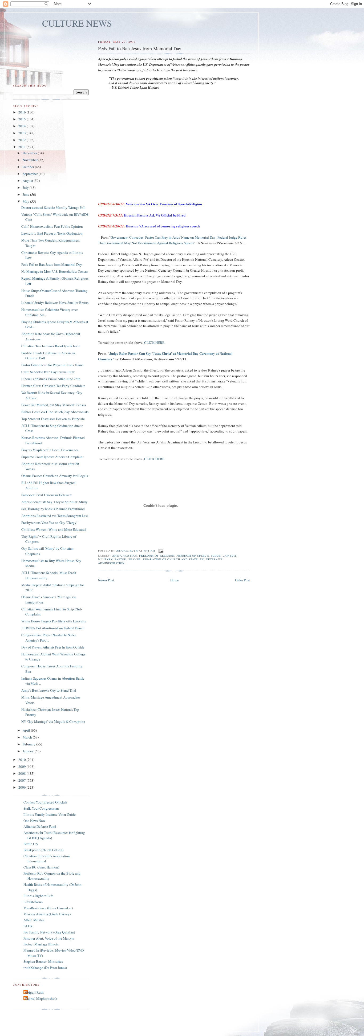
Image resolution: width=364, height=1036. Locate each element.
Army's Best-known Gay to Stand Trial (48, 690)
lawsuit (229, 555)
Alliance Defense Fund (39, 826)
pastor (120, 559)
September (31, 173)
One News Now (34, 820)
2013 (22, 132)
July (26, 187)
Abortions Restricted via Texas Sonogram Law (54, 515)
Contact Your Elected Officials (45, 802)
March (28, 737)
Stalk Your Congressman (41, 808)
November (30, 159)
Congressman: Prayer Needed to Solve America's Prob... (48, 638)
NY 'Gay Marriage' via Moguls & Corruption (53, 721)
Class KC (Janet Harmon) (41, 867)
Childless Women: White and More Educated (53, 529)
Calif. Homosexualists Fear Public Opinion (52, 226)
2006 (22, 787)
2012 (22, 139)
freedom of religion (156, 555)
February (29, 744)
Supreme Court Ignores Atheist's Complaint (52, 456)
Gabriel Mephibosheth (41, 998)
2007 (22, 780)
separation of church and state (170, 559)
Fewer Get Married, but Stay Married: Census (53, 404)
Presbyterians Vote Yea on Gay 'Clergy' (49, 522)
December (30, 152)
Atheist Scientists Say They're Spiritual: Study (54, 501)
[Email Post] (160, 550)
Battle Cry (30, 843)
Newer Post (106, 580)
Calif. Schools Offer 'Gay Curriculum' (48, 371)
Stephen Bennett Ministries (43, 961)
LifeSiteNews (33, 901)
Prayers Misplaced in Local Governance (50, 449)
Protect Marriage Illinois (41, 944)
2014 (22, 126)
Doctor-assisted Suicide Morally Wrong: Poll (53, 207)
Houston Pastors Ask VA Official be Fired (154, 215)
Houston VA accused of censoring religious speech (163, 226)
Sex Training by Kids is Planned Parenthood (53, 508)
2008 (22, 773)
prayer (134, 559)
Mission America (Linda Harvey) (47, 914)
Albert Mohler (33, 919)
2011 (22, 146)
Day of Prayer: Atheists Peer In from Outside (52, 647)
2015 (22, 119)
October (29, 166)
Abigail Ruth (34, 992)
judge (216, 555)
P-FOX (28, 926)
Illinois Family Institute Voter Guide (49, 814)
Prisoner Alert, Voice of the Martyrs (48, 938)
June (26, 194)
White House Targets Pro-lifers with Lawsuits (53, 621)
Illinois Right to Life (38, 895)
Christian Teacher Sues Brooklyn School (50, 346)
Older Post (242, 580)
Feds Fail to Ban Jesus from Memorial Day (51, 264)
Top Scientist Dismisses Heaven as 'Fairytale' (53, 418)
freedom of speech (192, 555)
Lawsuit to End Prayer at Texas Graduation (52, 233)
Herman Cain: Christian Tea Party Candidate (53, 385)
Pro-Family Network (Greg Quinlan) (49, 932)
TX (202, 559)
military (105, 559)
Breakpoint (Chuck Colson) (43, 849)
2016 (22, 112)
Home (174, 580)
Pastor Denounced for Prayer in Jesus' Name (52, 364)
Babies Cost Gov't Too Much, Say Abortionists (54, 411)
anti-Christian (124, 555)
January (29, 751)
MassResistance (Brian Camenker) (48, 908)
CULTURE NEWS (77, 23)
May (26, 201)
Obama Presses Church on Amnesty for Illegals (54, 475)
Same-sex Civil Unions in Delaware (46, 494)
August (28, 180)
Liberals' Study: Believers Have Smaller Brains (54, 302)
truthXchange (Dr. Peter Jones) (45, 967)
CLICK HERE (154, 342)
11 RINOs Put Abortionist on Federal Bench (52, 628)
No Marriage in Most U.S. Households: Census (54, 271)
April (27, 730)
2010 (22, 759)
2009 (22, 766)
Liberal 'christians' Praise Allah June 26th (50, 378)
